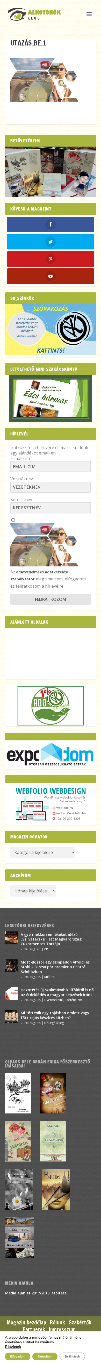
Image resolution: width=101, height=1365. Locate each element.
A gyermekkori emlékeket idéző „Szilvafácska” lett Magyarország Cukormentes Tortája (51, 939)
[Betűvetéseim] (50, 172)
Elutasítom (45, 1356)
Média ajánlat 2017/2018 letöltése (36, 1293)
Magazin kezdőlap (26, 1322)
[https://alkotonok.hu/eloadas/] (50, 353)
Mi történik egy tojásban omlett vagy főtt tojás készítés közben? (55, 1015)
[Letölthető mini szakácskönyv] (50, 398)
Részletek (13, 1347)
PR (46, 949)
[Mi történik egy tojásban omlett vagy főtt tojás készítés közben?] (11, 1016)
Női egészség (54, 1023)
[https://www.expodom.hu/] (50, 754)
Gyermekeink (53, 1000)
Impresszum (62, 1329)
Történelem (73, 1000)
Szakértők (80, 1322)
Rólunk (57, 1322)
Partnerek (34, 1329)
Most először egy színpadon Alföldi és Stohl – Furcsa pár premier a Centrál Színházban (55, 967)
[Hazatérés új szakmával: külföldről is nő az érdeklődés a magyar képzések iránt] (11, 993)
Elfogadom (17, 1356)
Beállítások (72, 1356)
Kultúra (49, 977)
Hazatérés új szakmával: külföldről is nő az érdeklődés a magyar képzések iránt (57, 992)
